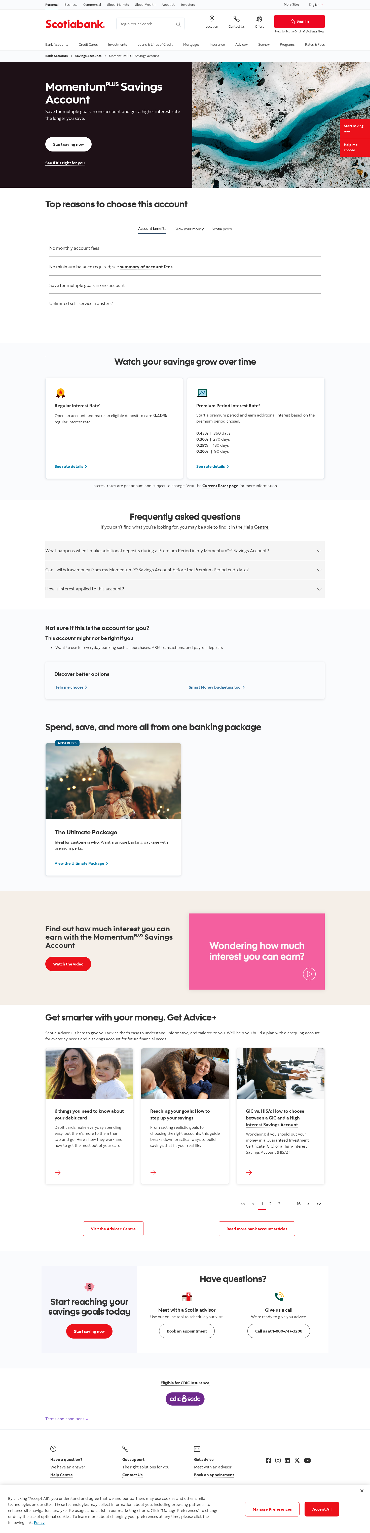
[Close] (361, 1490)
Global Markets (118, 5)
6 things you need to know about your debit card (89, 1114)
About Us (168, 5)
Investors (188, 5)
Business (70, 5)
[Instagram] (278, 1460)
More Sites (291, 4)
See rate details (71, 466)
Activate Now (315, 31)
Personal (51, 5)
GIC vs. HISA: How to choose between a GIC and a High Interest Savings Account (275, 1118)
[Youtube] (307, 1460)
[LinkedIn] (287, 1460)
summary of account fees (146, 267)
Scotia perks (222, 229)
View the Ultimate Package (79, 863)
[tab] (152, 229)
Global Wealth (145, 5)
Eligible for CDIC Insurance (185, 1382)
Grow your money (189, 229)
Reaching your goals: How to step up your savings (180, 1114)
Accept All (321, 1509)
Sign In (303, 21)
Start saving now (353, 128)
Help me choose (351, 147)
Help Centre (256, 527)
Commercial (92, 5)
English (314, 5)
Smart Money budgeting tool (217, 687)
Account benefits (152, 228)
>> (318, 1203)
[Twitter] (297, 1460)
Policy (39, 1522)
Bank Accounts (56, 56)
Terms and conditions (65, 1418)
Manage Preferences (272, 1509)
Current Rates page (220, 485)
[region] (185, 1509)
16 (299, 1203)
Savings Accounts (88, 56)
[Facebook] (268, 1460)
